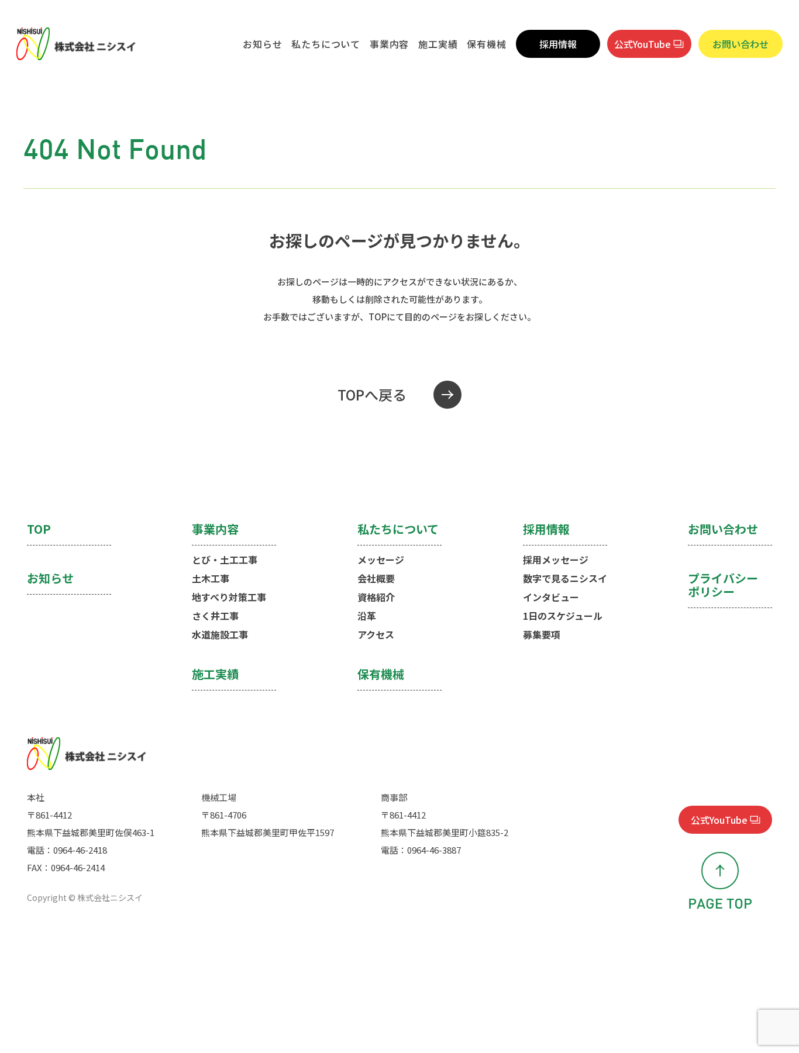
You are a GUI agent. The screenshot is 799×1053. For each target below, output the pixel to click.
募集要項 (541, 634)
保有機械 (486, 44)
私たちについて (325, 44)
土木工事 (210, 578)
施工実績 (437, 44)
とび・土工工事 (224, 560)
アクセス (375, 634)
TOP (39, 529)
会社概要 (376, 578)
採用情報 (558, 44)
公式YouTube (642, 44)
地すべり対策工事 (229, 597)
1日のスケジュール (562, 616)
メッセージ (380, 560)
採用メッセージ (555, 560)
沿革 (366, 616)
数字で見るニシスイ (565, 578)
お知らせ (262, 44)
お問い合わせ (740, 44)
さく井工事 (215, 616)
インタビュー (551, 597)
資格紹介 (376, 597)
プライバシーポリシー (723, 585)
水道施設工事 (220, 634)
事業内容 (389, 44)
